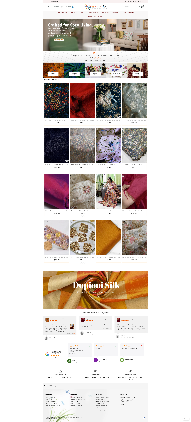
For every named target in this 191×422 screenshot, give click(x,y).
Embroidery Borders (76, 397)
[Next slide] (149, 328)
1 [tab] (93, 49)
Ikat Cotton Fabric (51, 403)
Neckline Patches (76, 403)
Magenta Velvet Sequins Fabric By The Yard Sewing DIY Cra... (98, 319)
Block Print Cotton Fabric (53, 407)
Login (125, 1)
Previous (45, 34)
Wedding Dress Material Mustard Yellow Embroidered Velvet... (62, 319)
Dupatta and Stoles (95, 16)
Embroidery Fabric (51, 401)
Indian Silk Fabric (77, 12)
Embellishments (128, 12)
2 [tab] (94, 49)
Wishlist (140, 1)
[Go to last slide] (42, 328)
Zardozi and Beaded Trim (78, 399)
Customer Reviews (100, 399)
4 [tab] (97, 49)
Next (145, 34)
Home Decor (115, 12)
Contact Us (99, 409)
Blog (97, 407)
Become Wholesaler (101, 410)
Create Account (132, 1)
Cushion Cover (75, 401)
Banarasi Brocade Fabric (53, 405)
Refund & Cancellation (102, 401)
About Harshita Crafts (102, 397)
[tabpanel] (95, 35)
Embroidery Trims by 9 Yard (98, 12)
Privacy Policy (100, 403)
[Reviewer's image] (72, 328)
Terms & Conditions (101, 405)
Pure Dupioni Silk (51, 397)
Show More (72, 353)
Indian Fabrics (61, 12)
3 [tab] (96, 49)
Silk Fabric (49, 399)
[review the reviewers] (89, 346)
